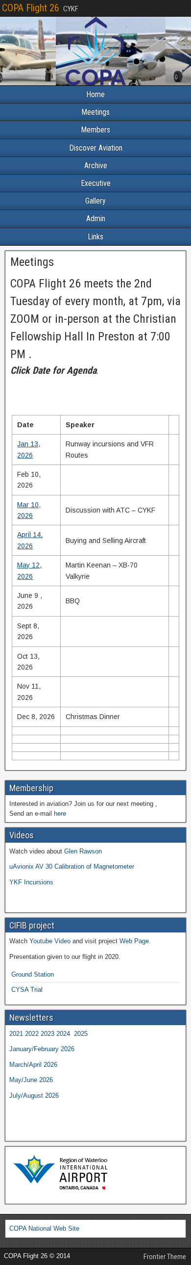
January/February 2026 (41, 1049)
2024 (63, 1033)
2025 (81, 1033)
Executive (96, 183)
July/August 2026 (34, 1095)
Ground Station (32, 974)
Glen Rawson (83, 851)
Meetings (95, 112)
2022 (32, 1033)
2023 (47, 1033)
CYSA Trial (27, 989)
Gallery (95, 201)
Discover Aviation (95, 148)
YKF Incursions (31, 882)
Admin (95, 218)
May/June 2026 (31, 1080)
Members (95, 129)
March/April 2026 (33, 1064)
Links (95, 236)
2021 (16, 1033)
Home (95, 94)
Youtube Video (50, 941)
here (60, 813)
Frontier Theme (164, 1256)
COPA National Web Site (44, 1228)
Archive (95, 165)
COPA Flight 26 (30, 8)
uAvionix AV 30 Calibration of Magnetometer (71, 866)
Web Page (134, 941)
